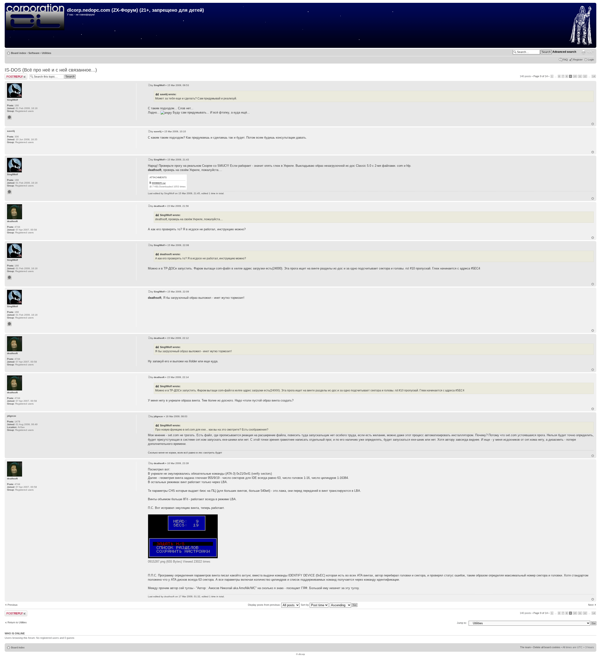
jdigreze (158, 416)
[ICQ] (9, 117)
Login (591, 59)
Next (590, 604)
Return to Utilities (17, 622)
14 (593, 76)
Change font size (590, 52)
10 (575, 76)
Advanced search (564, 51)
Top (592, 124)
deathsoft (159, 206)
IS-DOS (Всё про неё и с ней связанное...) (51, 69)
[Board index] (36, 17)
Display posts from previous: (264, 604)
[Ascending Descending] (344, 604)
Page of (540, 76)
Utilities (46, 53)
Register (578, 59)
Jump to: (462, 622)
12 (585, 76)
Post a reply (11, 75)
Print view (583, 52)
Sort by (305, 604)
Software (33, 53)
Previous (13, 604)
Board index (18, 53)
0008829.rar (159, 183)
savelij (158, 131)
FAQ (565, 59)
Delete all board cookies (546, 647)
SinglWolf (159, 85)
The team (525, 647)
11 (580, 76)
